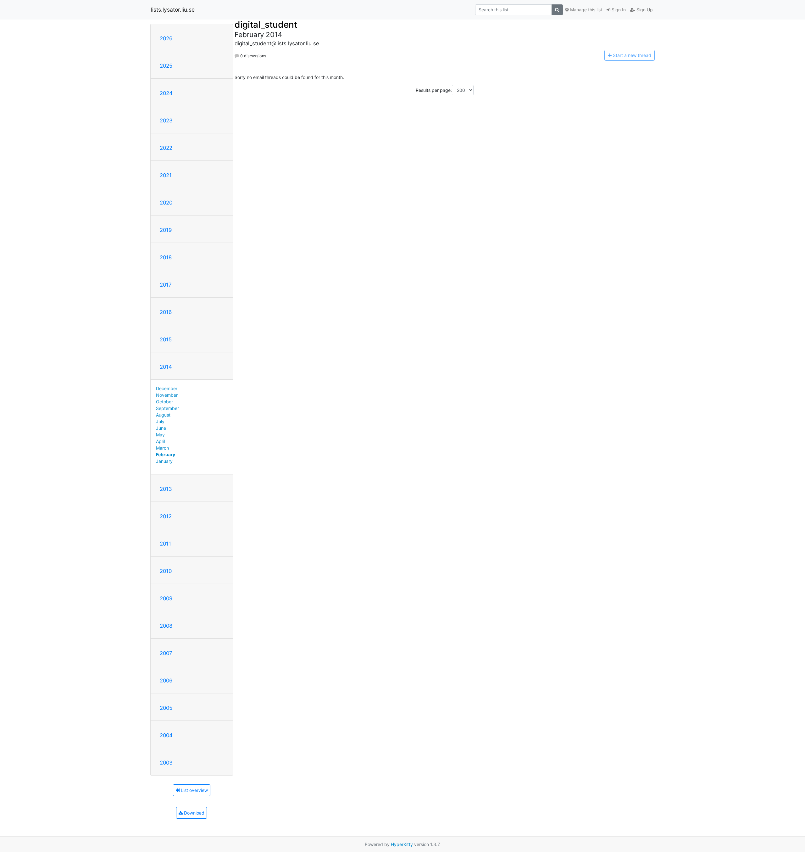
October (164, 401)
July (160, 421)
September (167, 408)
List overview (194, 790)
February (165, 454)
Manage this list (585, 9)
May (160, 434)
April (160, 441)
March (162, 448)
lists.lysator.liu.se (173, 9)
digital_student (266, 24)
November (167, 395)
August (163, 415)
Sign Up (644, 9)
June (161, 428)
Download (193, 813)
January (164, 461)
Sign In (618, 9)
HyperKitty (402, 844)
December (166, 388)
